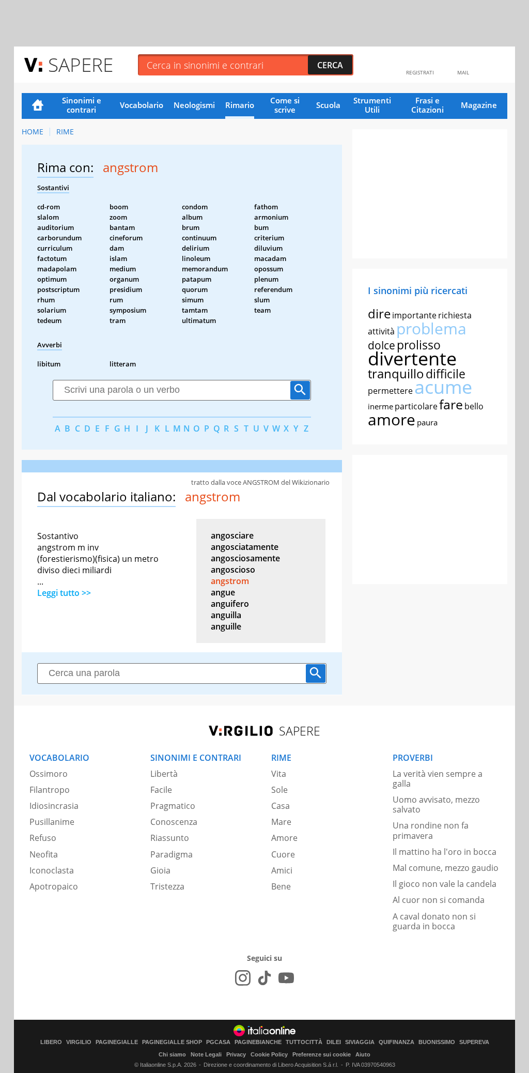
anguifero (230, 603)
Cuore (283, 854)
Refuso (42, 838)
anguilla (226, 615)
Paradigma (171, 854)
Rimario (239, 105)
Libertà (164, 773)
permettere (390, 390)
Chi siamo (172, 1054)
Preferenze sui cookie (321, 1054)
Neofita (43, 854)
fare (451, 404)
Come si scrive (285, 105)
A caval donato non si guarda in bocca (434, 921)
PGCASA (218, 1042)
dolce (381, 345)
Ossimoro (48, 773)
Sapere (80, 64)
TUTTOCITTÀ (304, 1042)
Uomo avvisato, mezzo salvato (436, 804)
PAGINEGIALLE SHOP (172, 1042)
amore (391, 419)
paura (427, 422)
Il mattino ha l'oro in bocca (444, 851)
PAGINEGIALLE (117, 1042)
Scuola (328, 105)
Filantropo (49, 789)
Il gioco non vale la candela (444, 884)
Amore (284, 838)
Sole (279, 789)
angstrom (230, 581)
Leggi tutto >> (64, 593)
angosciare (232, 535)
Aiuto (362, 1054)
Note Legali (206, 1054)
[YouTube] (286, 978)
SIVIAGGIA (360, 1042)
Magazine (479, 105)
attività (381, 331)
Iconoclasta (51, 870)
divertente (412, 358)
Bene (281, 886)
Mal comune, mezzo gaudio (446, 867)
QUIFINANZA (396, 1042)
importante (414, 315)
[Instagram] (243, 978)
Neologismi (194, 105)
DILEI (333, 1042)
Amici (281, 870)
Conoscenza (173, 821)
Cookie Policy (269, 1054)
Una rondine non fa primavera (431, 830)
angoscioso (233, 569)
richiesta (455, 315)
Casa (280, 805)
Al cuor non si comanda (439, 900)
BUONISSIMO (436, 1042)
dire (379, 313)
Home (37, 106)
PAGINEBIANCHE (258, 1042)
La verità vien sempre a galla (438, 778)
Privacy (236, 1054)
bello (474, 406)
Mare (281, 821)
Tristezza (167, 886)
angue (223, 592)
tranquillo (396, 373)
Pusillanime (51, 821)
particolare (416, 406)
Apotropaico (53, 886)
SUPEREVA (474, 1042)
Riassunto (169, 838)
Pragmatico (172, 805)
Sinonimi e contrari (81, 105)
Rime (65, 131)
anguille (226, 626)
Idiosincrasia (54, 805)
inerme (380, 406)
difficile (445, 373)
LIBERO (51, 1042)
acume (443, 387)
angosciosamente (245, 558)
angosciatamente (244, 547)
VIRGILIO (78, 1042)
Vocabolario (141, 105)
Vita (278, 773)
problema (431, 328)
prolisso (419, 344)
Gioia (160, 870)
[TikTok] (264, 978)
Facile (161, 789)
